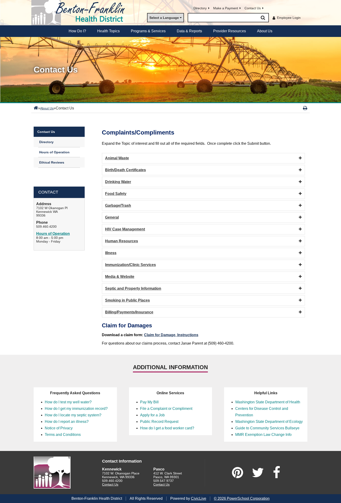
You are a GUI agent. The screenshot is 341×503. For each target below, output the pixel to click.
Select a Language (164, 18)
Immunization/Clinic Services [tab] (130, 265)
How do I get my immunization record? (76, 409)
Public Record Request (159, 422)
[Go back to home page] (80, 12)
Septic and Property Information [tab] (133, 288)
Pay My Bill (149, 402)
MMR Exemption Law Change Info (263, 435)
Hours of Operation (54, 152)
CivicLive (198, 498)
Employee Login (289, 18)
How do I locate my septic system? (73, 415)
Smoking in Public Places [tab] (127, 300)
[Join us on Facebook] (276, 472)
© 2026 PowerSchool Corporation (242, 498)
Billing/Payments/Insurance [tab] (129, 312)
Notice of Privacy (59, 428)
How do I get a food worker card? (167, 428)
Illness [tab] (110, 253)
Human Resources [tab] (121, 241)
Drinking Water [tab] (118, 182)
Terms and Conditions (63, 435)
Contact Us (252, 8)
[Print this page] (305, 108)
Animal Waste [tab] (117, 158)
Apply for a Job (152, 415)
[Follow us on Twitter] (258, 472)
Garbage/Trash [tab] (118, 205)
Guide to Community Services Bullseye (267, 428)
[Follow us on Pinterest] (237, 472)
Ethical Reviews (51, 162)
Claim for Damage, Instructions (171, 335)
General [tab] (112, 217)
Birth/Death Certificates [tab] (125, 170)
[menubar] (170, 31)
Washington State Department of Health (267, 402)
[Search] (262, 17)
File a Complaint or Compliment (166, 409)
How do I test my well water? (68, 402)
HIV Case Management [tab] (125, 229)
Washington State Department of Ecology (269, 422)
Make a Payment (225, 8)
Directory (200, 8)
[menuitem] (77, 31)
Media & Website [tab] (119, 277)
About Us (47, 108)
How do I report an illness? (67, 422)
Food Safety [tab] (115, 194)
